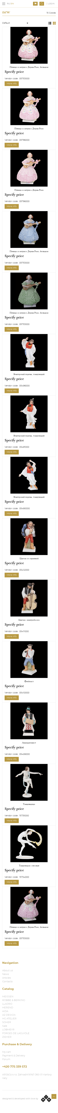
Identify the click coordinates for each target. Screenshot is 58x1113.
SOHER (6, 1022)
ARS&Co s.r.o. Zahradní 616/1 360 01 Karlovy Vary (27, 1076)
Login (51, 4)
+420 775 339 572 (14, 1066)
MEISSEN (7, 996)
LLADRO (7, 1004)
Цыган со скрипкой (29, 558)
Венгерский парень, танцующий (29, 374)
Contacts (7, 981)
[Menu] (3, 4)
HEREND (7, 1007)
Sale (4, 1026)
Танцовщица (29, 804)
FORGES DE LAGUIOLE (15, 1033)
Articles (6, 978)
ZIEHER (6, 1037)
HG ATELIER (9, 1018)
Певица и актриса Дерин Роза (29, 128)
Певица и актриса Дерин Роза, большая (29, 67)
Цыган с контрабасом (29, 620)
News (5, 974)
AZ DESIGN (8, 1015)
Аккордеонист (29, 742)
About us (7, 970)
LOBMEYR (8, 1029)
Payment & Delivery (13, 1055)
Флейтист (29, 681)
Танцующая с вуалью (29, 865)
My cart (6, 1052)
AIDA (5, 1011)
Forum (6, 1059)
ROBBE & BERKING (13, 1000)
